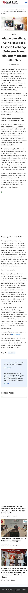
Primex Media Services (14, 591)
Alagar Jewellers (16, 334)
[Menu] (26, 2)
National (14, 34)
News (9, 546)
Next (5, 383)
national (11, 353)
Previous (8, 367)
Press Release (17, 546)
